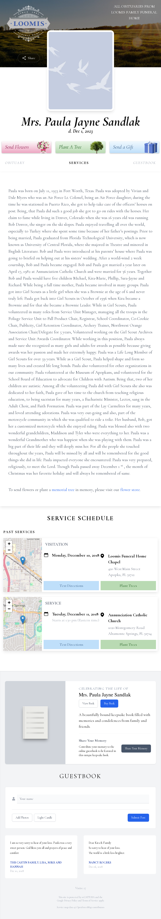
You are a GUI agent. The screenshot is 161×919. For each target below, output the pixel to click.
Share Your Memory (136, 748)
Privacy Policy (70, 900)
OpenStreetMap (84, 907)
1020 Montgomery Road (126, 627)
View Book (88, 703)
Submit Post (138, 817)
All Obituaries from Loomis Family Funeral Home (134, 12)
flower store (130, 489)
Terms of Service (90, 900)
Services (79, 162)
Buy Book (109, 703)
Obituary (15, 162)
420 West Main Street (124, 568)
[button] (22, 560)
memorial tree (63, 489)
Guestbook (144, 162)
